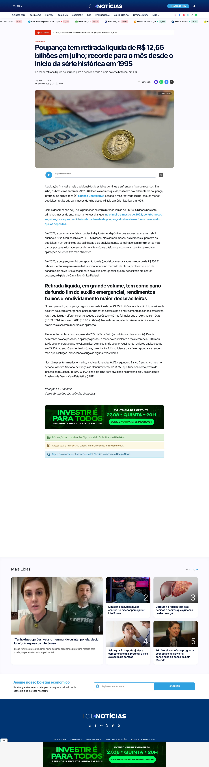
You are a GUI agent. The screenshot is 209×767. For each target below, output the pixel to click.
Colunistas (35, 15)
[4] (128, 633)
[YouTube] (184, 15)
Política (49, 15)
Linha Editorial (94, 739)
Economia (63, 15)
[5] (175, 633)
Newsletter (60, 739)
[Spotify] (196, 15)
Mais (155, 15)
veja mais (191, 570)
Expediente (76, 739)
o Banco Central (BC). (90, 195)
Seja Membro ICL (178, 6)
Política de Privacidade (143, 739)
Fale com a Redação (116, 739)
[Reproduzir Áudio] (48, 175)
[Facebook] (180, 15)
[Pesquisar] (194, 5)
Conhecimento (121, 15)
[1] (57, 605)
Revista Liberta (140, 15)
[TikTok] (192, 15)
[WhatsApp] (161, 82)
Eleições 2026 (18, 15)
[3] (175, 589)
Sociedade (77, 15)
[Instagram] (175, 15)
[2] (128, 589)
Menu (19, 6)
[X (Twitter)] (188, 15)
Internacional (102, 15)
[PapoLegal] (156, 82)
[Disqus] (104, 504)
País (89, 15)
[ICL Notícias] (104, 6)
